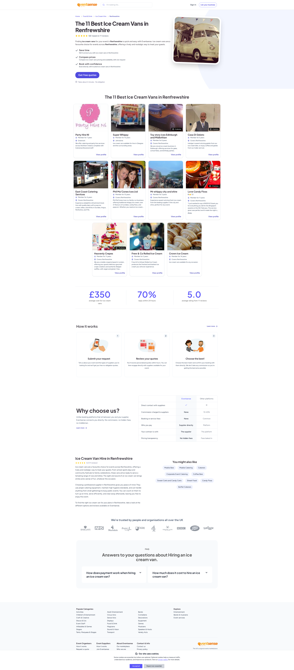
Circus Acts (111, 615)
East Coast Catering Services (86, 193)
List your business (208, 5)
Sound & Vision (113, 629)
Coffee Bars (198, 474)
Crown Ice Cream (178, 253)
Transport (110, 632)
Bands (140, 612)
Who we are (121, 649)
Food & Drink (87, 16)
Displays (110, 621)
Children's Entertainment (85, 615)
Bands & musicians (181, 615)
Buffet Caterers (184, 487)
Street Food (192, 480)
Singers (79, 629)
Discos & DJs (81, 621)
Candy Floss (207, 480)
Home (77, 16)
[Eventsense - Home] (87, 5)
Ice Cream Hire (100, 16)
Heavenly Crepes (103, 253)
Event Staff (80, 624)
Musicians (142, 627)
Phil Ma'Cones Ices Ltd (125, 191)
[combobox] (117, 5)
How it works (81, 646)
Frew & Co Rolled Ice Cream (147, 253)
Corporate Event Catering (177, 474)
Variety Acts (143, 632)
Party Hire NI (82, 134)
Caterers (201, 468)
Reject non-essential (154, 666)
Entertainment (179, 612)
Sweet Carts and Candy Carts (169, 480)
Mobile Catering (186, 468)
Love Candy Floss (197, 191)
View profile (101, 155)
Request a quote (82, 649)
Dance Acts (111, 618)
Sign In (193, 5)
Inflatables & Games (84, 627)
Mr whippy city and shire (163, 191)
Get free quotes (87, 75)
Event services (179, 618)
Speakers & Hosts (145, 629)
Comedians (142, 615)
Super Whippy (121, 134)
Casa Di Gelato (196, 134)
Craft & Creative (82, 618)
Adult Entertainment (115, 612)
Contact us (141, 646)
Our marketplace (123, 646)
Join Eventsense (102, 649)
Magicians (111, 627)
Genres (141, 624)
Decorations (142, 618)
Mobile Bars (169, 468)
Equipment (142, 621)
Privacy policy (142, 649)
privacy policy (163, 660)
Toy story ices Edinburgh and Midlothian (163, 136)
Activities (79, 612)
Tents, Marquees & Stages (86, 632)
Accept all (136, 666)
